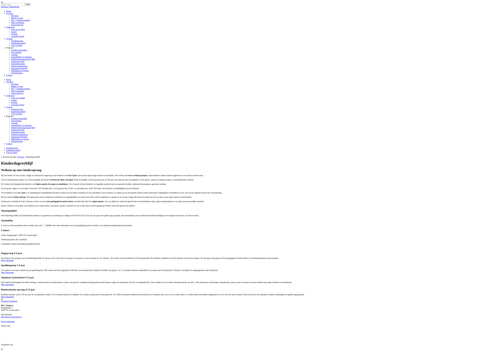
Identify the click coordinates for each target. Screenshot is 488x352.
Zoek (28, 4)
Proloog (14, 102)
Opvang (9, 107)
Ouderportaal (14, 7)
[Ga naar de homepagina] (2, 2)
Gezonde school (17, 105)
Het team (14, 84)
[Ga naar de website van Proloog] (2, 349)
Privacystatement (8, 321)
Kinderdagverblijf (18, 112)
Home (8, 80)
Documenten (16, 121)
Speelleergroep (17, 109)
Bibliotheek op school (20, 139)
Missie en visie (17, 86)
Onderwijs (10, 96)
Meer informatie (7, 260)
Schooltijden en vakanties (21, 125)
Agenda (14, 123)
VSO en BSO (16, 114)
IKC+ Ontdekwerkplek (20, 89)
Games (14, 100)
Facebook (5, 301)
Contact (9, 144)
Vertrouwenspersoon (19, 134)
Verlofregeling (17, 141)
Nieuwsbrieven (17, 93)
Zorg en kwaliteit (18, 98)
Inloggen (4, 7)
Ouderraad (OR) (17, 130)
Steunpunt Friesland (19, 137)
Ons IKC (9, 82)
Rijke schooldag (17, 91)
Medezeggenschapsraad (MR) (23, 128)
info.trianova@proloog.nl (11, 317)
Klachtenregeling (18, 132)
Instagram (13, 301)
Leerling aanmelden (19, 118)
